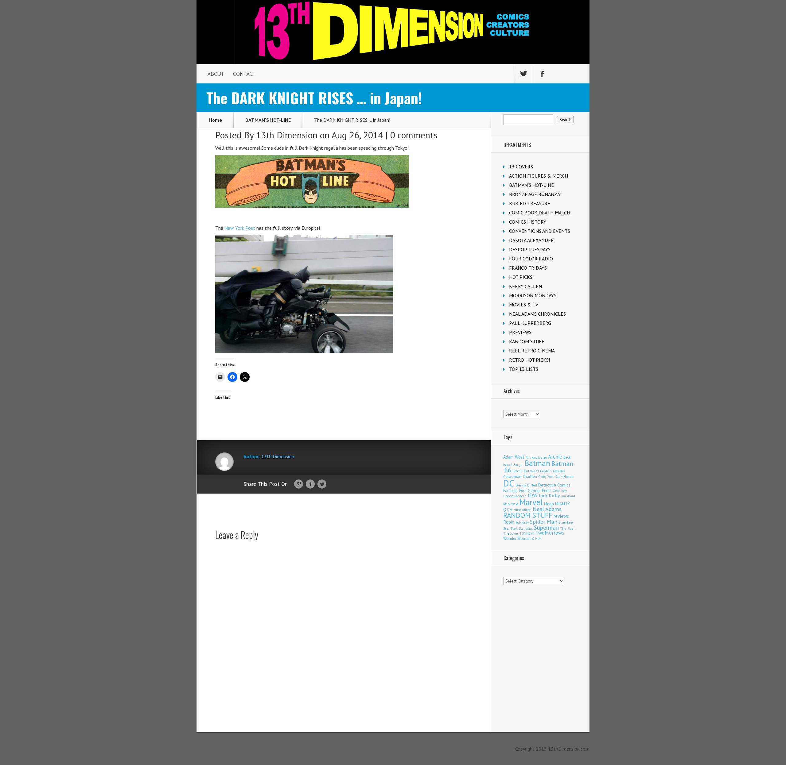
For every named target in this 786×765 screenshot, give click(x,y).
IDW (533, 495)
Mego (549, 503)
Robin (508, 522)
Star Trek (510, 528)
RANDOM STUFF (526, 341)
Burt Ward (531, 471)
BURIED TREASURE (529, 203)
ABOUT (216, 74)
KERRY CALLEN (525, 286)
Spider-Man (543, 521)
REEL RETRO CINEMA (532, 351)
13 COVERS (521, 166)
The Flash (568, 528)
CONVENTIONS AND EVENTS (539, 231)
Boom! (516, 471)
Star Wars (526, 528)
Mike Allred (522, 509)
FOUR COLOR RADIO (531, 259)
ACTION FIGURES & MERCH (538, 176)
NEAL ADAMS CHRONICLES (537, 314)
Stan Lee (565, 522)
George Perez (539, 490)
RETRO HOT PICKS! (529, 360)
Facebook (310, 484)
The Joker (510, 533)
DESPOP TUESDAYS (530, 249)
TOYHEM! (526, 533)
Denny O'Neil (526, 485)
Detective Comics (554, 485)
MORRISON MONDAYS (532, 295)
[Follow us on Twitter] (523, 74)
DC (508, 483)
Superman (546, 527)
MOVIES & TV (523, 305)
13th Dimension (286, 135)
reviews (561, 516)
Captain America (552, 471)
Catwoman (512, 476)
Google (298, 484)
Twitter (322, 484)
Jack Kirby (549, 495)
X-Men (536, 538)
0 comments (414, 135)
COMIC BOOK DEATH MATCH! (540, 213)
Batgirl (518, 464)
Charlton (530, 476)
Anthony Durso (536, 457)
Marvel (531, 502)
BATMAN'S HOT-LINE (268, 120)
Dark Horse (564, 476)
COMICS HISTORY (527, 222)
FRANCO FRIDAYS (528, 268)
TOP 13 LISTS (523, 369)
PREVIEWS (520, 332)
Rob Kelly (522, 522)
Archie (555, 456)
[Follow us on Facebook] (542, 74)
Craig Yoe (545, 476)
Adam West (513, 457)
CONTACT (244, 74)
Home (215, 120)
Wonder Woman (517, 538)
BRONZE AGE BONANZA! (535, 194)
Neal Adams (547, 509)
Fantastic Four (515, 490)
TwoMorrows (549, 532)
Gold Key (560, 490)
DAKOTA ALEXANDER (531, 240)
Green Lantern (515, 496)
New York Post (239, 228)
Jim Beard (568, 496)
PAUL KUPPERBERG (530, 323)
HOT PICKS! (521, 277)
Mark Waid (510, 504)
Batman (537, 463)
